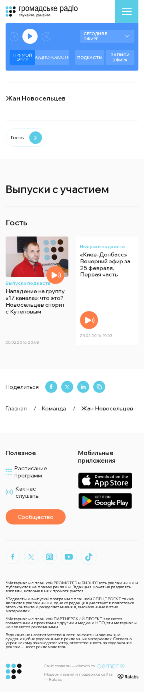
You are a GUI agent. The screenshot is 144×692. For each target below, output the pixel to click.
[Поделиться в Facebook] (51, 387)
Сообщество (36, 516)
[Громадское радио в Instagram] (49, 557)
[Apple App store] (105, 480)
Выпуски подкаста (28, 283)
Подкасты (89, 57)
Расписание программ (30, 472)
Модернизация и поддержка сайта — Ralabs (78, 677)
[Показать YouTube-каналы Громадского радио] (69, 557)
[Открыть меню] (126, 11)
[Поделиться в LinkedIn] (83, 387)
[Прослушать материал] (55, 275)
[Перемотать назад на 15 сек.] (14, 36)
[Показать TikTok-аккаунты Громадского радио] (89, 557)
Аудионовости (52, 57)
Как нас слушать (27, 492)
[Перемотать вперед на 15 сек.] (46, 36)
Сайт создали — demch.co (69, 665)
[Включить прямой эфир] (30, 36)
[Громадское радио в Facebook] (13, 557)
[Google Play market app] (105, 501)
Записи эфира (120, 57)
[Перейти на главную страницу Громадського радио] (14, 671)
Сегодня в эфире (95, 36)
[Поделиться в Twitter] (67, 387)
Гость (17, 137)
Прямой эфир (22, 57)
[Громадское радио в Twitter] (31, 557)
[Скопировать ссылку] (99, 387)
